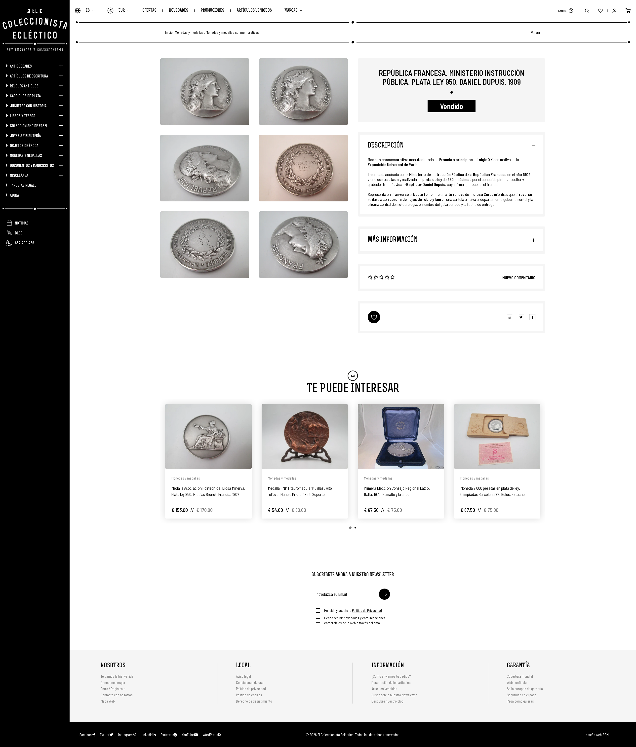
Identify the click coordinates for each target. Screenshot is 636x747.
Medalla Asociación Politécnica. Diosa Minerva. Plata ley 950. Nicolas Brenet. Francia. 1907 (208, 491)
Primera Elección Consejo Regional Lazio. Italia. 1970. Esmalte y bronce (397, 491)
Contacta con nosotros (117, 695)
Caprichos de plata (25, 95)
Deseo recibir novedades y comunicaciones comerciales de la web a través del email (355, 620)
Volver (535, 32)
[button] (571, 10)
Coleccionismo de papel (29, 125)
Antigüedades (21, 65)
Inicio (169, 32)
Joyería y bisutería (25, 135)
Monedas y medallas (26, 155)
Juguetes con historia (28, 105)
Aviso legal (243, 676)
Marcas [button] (290, 10)
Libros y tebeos (22, 115)
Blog (19, 232)
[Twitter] (532, 317)
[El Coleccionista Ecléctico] (34, 30)
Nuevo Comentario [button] (518, 277)
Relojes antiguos (24, 85)
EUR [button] (117, 10)
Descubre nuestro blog (387, 701)
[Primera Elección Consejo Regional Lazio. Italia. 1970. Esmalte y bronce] (401, 436)
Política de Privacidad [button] (367, 610)
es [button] (88, 10)
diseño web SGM (597, 734)
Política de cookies (249, 695)
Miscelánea (19, 175)
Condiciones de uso (250, 682)
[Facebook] (521, 317)
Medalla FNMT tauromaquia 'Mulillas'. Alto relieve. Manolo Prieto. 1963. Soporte (300, 491)
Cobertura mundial (520, 676)
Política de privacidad (251, 688)
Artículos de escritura (29, 75)
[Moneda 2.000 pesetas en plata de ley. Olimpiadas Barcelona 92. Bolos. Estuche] (497, 436)
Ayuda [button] (14, 194)
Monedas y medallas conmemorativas (232, 32)
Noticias (22, 222)
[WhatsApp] (510, 317)
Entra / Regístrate (113, 688)
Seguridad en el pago (521, 695)
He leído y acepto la (353, 610)
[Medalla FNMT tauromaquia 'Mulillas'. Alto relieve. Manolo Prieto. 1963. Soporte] (305, 436)
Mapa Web (108, 701)
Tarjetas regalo (23, 185)
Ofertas (149, 10)
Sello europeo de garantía (525, 688)
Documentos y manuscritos (32, 165)
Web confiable (517, 682)
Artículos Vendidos (254, 10)
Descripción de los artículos (391, 682)
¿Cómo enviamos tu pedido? (391, 676)
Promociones (212, 10)
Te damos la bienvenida (117, 676)
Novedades (178, 10)
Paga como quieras (520, 701)
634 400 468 (24, 242)
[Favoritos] (600, 10)
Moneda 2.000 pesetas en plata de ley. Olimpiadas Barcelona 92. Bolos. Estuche (492, 491)
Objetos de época (24, 145)
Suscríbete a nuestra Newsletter (394, 695)
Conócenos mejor (113, 682)
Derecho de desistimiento (254, 701)
